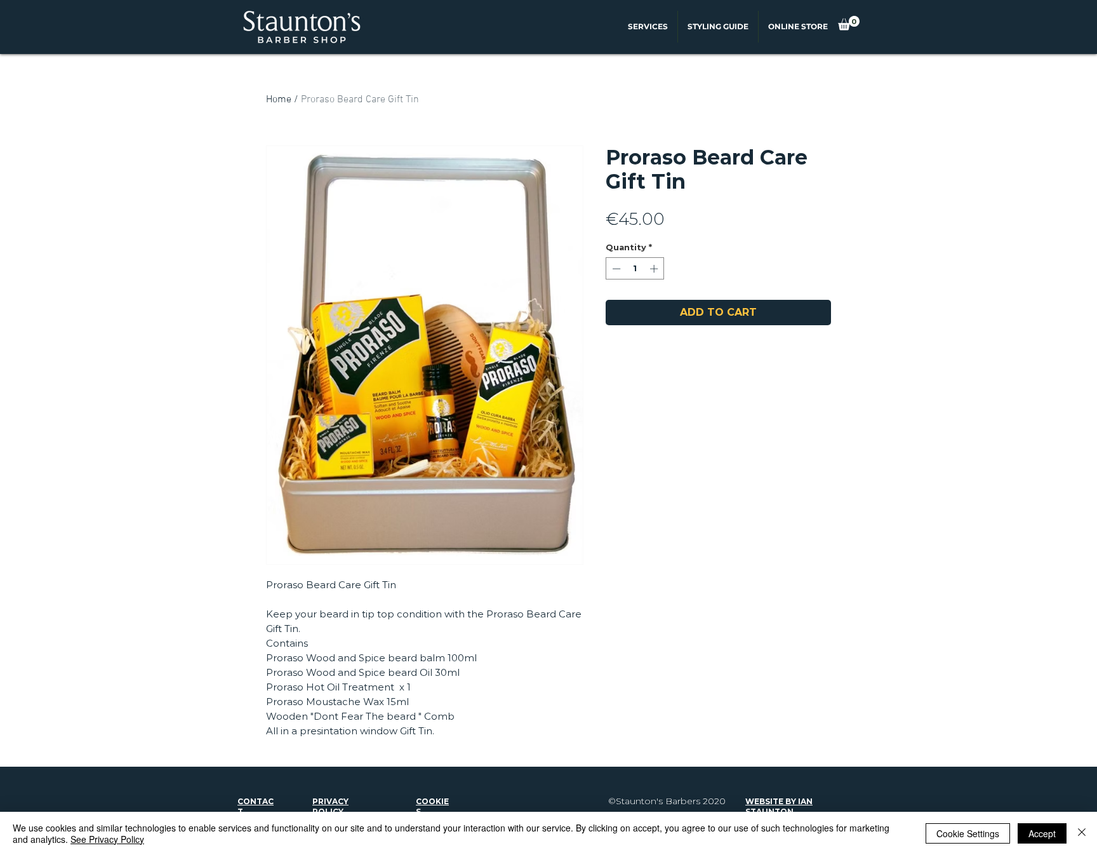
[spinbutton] (635, 268)
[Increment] (655, 268)
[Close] (1081, 833)
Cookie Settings (967, 833)
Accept (1042, 833)
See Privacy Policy (107, 839)
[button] (849, 23)
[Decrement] (615, 268)
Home (278, 99)
